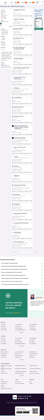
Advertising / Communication (20, 365)
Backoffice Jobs (18, 353)
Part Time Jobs (32, 355)
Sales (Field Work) (32, 351)
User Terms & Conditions (19, 383)
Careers (2, 385)
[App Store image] (19, 412)
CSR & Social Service (33, 371)
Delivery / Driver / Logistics (34, 373)
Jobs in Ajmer (3, 326)
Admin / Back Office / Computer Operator (6, 366)
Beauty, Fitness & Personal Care (20, 368)
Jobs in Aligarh (17, 326)
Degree (31, 2)
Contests (24, 2)
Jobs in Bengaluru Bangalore (20, 329)
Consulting (3, 371)
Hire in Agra (3, 338)
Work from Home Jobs (19, 355)
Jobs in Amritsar (32, 326)
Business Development (33, 353)
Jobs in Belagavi (4, 329)
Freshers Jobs (32, 357)
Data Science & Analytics (19, 373)
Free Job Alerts (3, 383)
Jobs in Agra (3, 324)
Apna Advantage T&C (25, 402)
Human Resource (4, 353)
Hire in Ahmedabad (18, 338)
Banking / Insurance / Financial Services (6, 369)
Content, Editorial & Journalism (20, 371)
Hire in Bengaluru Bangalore (20, 343)
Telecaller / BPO (4, 355)
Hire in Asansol (3, 341)
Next (35, 251)
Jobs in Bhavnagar (32, 329)
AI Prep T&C (35, 402)
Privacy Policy (17, 381)
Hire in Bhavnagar (32, 343)
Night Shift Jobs (18, 357)
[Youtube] (27, 398)
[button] (39, 19)
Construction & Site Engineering (35, 368)
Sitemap (31, 383)
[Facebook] (19, 398)
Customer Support (4, 373)
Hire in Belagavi (3, 343)
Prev (14, 251)
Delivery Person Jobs (5, 351)
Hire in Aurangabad (18, 341)
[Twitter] (23, 398)
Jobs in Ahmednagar (33, 324)
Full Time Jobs (3, 357)
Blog (30, 381)
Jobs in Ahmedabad (18, 324)
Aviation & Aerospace (33, 365)
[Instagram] (25, 398)
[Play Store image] (26, 412)
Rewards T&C (30, 402)
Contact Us (3, 386)
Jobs (11, 2)
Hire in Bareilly (32, 341)
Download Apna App (4, 381)
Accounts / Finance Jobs (19, 351)
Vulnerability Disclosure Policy (6, 388)
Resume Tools (37, 2)
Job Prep (17, 2)
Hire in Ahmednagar (32, 338)
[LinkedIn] (21, 398)
